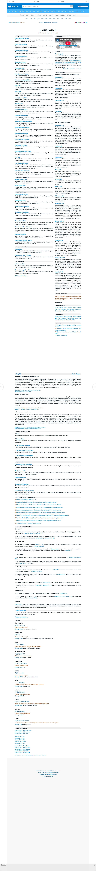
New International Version (22, 38)
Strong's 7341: (19, 686)
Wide (70, 311)
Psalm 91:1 (68, 550)
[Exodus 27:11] (2, 390)
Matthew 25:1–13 (47, 585)
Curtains (79, 307)
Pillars (72, 309)
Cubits (74, 307)
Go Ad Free (3, 864)
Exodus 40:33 (73, 557)
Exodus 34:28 (38, 585)
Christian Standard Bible (21, 115)
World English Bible (20, 185)
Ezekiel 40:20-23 (59, 221)
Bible (10, 22)
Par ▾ (25, 36)
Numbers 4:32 (58, 146)
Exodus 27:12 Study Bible (22, 746)
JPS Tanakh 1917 (19, 264)
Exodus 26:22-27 (59, 77)
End (56, 309)
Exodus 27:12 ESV (20, 740)
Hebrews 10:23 (33, 598)
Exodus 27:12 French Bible (22, 750)
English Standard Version (21, 50)
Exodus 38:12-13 (59, 100)
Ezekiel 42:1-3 (59, 240)
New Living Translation (21, 44)
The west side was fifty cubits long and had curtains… (29, 407)
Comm (52, 32)
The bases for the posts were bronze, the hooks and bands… (30, 427)
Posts (76, 309)
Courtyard (69, 307)
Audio (40, 32)
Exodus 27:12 (18, 604)
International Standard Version (23, 151)
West (67, 311)
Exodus (13, 22)
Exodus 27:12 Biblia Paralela (22, 747)
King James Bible (19, 68)
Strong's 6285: (19, 648)
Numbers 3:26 (58, 88)
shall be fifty (73, 62)
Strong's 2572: (19, 667)
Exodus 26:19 (63, 593)
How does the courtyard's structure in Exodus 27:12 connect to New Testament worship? (39, 507)
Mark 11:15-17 (59, 272)
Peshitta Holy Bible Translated (23, 255)
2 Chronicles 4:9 (59, 196)
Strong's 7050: (19, 629)
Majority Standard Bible (21, 179)
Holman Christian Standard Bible (23, 121)
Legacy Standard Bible (21, 98)
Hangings (63, 309)
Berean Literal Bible (20, 62)
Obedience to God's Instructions (23, 464)
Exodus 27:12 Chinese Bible (22, 749)
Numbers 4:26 (58, 157)
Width (73, 311)
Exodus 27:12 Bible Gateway (22, 732)
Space (61, 311)
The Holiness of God (20, 471)
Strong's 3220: (19, 638)
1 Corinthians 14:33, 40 (36, 571)
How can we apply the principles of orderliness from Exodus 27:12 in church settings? (38, 510)
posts (64, 64)
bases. (73, 64)
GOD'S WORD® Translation (22, 139)
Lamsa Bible (18, 249)
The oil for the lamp (62, 335)
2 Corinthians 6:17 (38, 533)
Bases (56, 307)
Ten (64, 311)
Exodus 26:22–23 (39, 546)
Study (48, 32)
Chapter (78, 374)
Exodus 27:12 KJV (20, 743)
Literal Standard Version (21, 194)
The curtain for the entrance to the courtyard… (27, 409)
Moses (18, 434)
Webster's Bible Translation (22, 170)
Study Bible (19, 374)
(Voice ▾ (64, 36)
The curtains (73, 60)
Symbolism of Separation (21, 484)
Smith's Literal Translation (21, 212)
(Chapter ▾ (21, 36)
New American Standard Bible (23, 80)
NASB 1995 (18, 86)
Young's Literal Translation (22, 206)
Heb (56, 32)
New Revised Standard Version (23, 240)
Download (78, 68)
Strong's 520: (18, 677)
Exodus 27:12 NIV (20, 736)
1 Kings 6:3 (58, 170)
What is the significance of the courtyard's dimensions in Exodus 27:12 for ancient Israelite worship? (42, 515)
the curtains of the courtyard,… (23, 391)
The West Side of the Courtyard (24, 450)
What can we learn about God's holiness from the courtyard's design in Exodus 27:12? (38, 505)
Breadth (61, 307)
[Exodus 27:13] (94, 390)
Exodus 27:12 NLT (20, 738)
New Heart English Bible (21, 163)
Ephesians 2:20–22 (58, 596)
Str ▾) (28, 36)
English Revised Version (21, 133)
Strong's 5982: (19, 705)
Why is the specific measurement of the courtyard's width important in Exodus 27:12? (38, 520)
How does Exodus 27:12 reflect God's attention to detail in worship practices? (36, 502)
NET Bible (17, 157)
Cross (44, 32)
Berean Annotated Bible (21, 109)
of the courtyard (65, 62)
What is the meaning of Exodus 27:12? (26, 499)
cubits (79, 62)
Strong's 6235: (19, 696)
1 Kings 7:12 (58, 186)
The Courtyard (59, 54)
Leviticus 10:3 (39, 538)
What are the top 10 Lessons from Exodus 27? (29, 523)
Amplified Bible (19, 103)
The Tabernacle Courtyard (23, 445)
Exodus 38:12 (46, 582)
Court (65, 307)
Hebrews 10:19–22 (49, 538)
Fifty (59, 309)
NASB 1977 (18, 92)
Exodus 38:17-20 (59, 125)
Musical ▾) (68, 36)
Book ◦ (74, 374)
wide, (56, 64)
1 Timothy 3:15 (68, 596)
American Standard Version (22, 127)
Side (79, 309)
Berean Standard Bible (21, 56)
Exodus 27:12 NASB (20, 741)
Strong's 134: (18, 724)
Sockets (57, 311)
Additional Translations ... (21, 276)
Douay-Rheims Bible (20, 221)
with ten (60, 64)
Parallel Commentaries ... (21, 617)
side (59, 62)
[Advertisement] (48, 362)
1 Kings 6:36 (58, 179)
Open (68, 309)
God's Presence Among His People (24, 490)
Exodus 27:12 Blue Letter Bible (23, 730)
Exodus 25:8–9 (29, 533)
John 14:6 (22, 563)
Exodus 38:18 (58, 111)
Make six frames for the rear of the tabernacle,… (28, 390)
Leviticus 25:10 (61, 574)
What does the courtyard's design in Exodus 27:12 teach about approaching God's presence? (40, 512)
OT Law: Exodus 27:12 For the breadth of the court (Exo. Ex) (30, 755)
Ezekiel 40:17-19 (59, 203)
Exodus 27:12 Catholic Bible (22, 752)
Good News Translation (21, 145)
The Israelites (20, 439)
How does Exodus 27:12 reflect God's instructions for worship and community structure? (39, 518)
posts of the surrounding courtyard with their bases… (28, 428)
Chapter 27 (18, 22)
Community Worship (20, 477)
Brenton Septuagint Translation (23, 270)
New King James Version (21, 74)
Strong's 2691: (19, 657)
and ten (69, 64)
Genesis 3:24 (54, 549)
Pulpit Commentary (21, 610)
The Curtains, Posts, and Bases (24, 455)
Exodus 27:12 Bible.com (21, 733)
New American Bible (20, 234)
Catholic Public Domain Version (23, 227)
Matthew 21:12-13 (60, 258)
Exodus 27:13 (39, 544)
